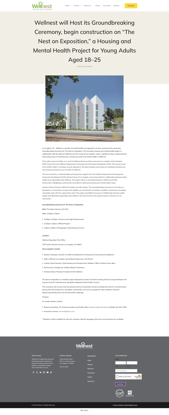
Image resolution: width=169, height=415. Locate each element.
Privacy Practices (118, 405)
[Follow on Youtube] (47, 372)
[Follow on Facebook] (33, 372)
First (116, 366)
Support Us (90, 381)
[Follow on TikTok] (51, 372)
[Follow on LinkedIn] (40, 372)
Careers (97, 5)
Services (76, 5)
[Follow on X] (37, 372)
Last (127, 366)
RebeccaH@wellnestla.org (99, 307)
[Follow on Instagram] (44, 372)
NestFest (116, 5)
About (67, 5)
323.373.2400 (64, 367)
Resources (87, 5)
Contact (89, 377)
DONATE (131, 6)
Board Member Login (130, 405)
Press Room (107, 5)
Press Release (88, 66)
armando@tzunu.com (67, 311)
